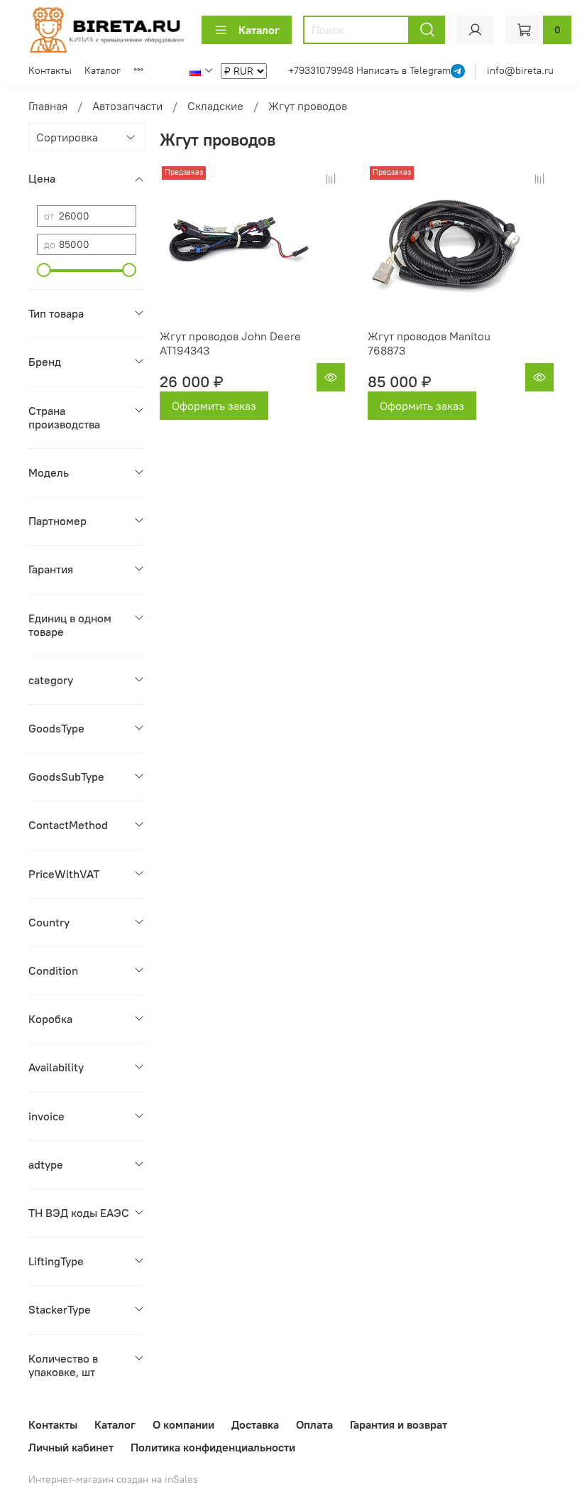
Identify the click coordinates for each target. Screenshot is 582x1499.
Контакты (50, 70)
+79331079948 (322, 70)
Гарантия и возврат (398, 1424)
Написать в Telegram (403, 70)
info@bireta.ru (520, 70)
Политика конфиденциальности (213, 1447)
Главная (47, 106)
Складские (215, 106)
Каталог (259, 30)
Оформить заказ (214, 405)
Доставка (255, 1424)
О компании (183, 1424)
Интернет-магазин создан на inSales (113, 1479)
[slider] (44, 270)
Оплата (314, 1424)
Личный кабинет (71, 1447)
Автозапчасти (127, 106)
